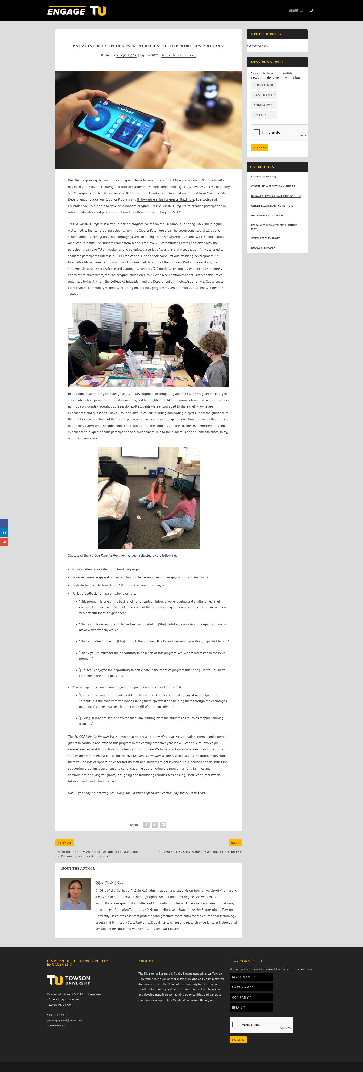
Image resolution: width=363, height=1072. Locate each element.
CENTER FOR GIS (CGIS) (263, 176)
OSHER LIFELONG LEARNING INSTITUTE (272, 205)
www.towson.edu (56, 1025)
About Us (296, 11)
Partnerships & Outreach (178, 55)
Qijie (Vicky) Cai (126, 55)
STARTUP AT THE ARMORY (265, 238)
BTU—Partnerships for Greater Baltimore (165, 199)
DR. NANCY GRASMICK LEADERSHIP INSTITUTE (276, 195)
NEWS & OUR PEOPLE (263, 248)
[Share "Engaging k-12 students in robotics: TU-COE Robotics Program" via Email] (163, 824)
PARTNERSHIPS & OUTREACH (267, 215)
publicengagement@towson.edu (64, 1020)
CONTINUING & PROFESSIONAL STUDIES (273, 186)
